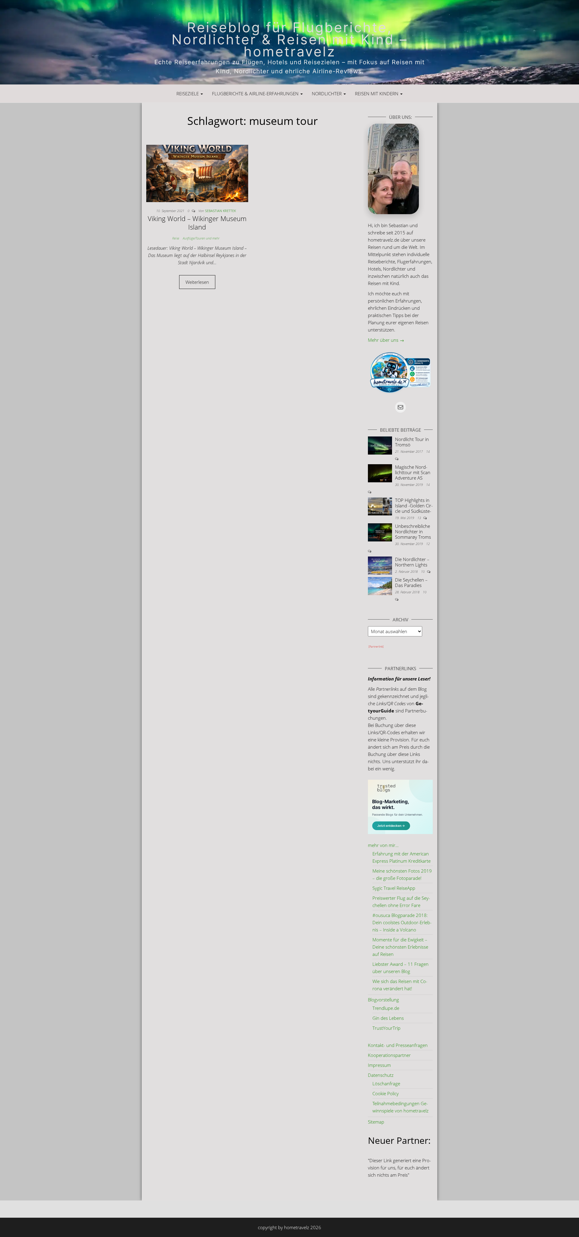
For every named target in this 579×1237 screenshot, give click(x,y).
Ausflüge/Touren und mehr (201, 238)
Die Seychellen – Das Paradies (411, 582)
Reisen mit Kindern (377, 93)
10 (423, 571)
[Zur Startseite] (289, 42)
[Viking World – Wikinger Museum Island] (197, 173)
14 (428, 451)
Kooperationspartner (389, 1055)
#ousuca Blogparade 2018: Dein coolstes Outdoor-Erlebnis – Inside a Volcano (402, 922)
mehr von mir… (383, 845)
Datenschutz (381, 1075)
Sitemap (376, 1122)
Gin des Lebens (388, 1018)
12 (428, 543)
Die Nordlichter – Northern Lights (412, 562)
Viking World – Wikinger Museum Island (197, 223)
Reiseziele (188, 93)
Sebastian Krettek (220, 210)
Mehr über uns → (386, 340)
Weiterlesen (197, 282)
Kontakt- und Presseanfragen (398, 1045)
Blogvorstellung (383, 1000)
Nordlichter (327, 93)
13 (419, 517)
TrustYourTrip (386, 1028)
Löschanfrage (386, 1083)
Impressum (379, 1065)
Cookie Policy (385, 1093)
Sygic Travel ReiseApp (393, 888)
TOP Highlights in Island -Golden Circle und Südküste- (414, 505)
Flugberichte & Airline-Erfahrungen (256, 93)
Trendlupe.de (385, 1008)
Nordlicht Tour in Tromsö (412, 442)
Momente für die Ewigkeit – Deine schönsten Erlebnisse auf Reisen (400, 947)
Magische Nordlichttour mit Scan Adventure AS (412, 472)
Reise (175, 238)
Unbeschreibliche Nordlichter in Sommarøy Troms (413, 531)
